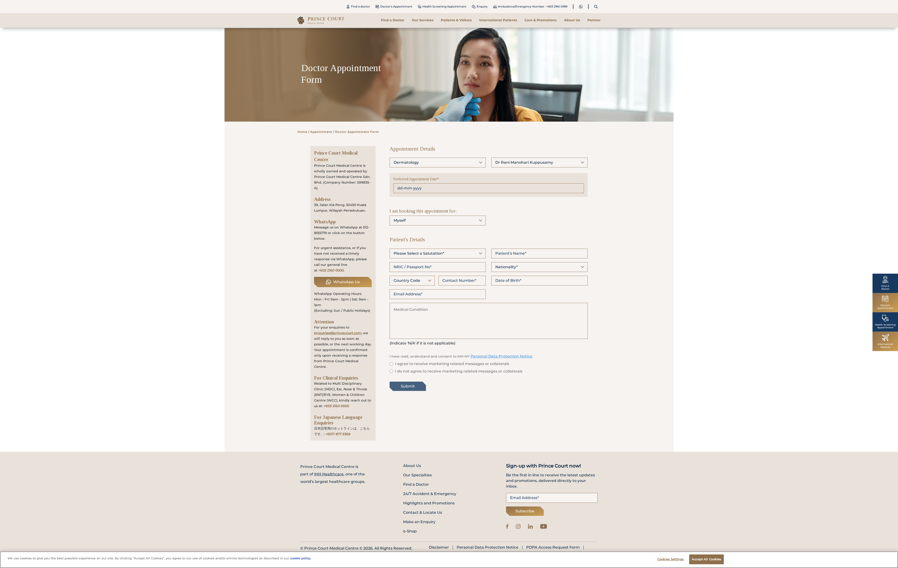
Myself (400, 220)
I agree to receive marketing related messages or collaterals (452, 364)
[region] (449, 559)
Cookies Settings (670, 559)
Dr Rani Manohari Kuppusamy (524, 162)
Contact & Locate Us (422, 512)
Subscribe (524, 511)
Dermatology (406, 162)
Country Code (407, 280)
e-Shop (410, 531)
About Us (412, 465)
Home (302, 132)
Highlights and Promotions (429, 503)
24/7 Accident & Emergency (429, 494)
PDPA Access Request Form (553, 547)
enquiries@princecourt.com (337, 333)
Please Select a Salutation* (419, 253)
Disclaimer (439, 547)
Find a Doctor (392, 20)
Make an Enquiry (419, 522)
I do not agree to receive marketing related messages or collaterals (458, 371)
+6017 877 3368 (338, 434)
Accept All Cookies (706, 559)
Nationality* (506, 267)
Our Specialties (417, 475)
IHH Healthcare (329, 474)
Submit (408, 386)
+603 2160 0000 (331, 270)
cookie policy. (300, 558)
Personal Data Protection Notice (501, 356)
